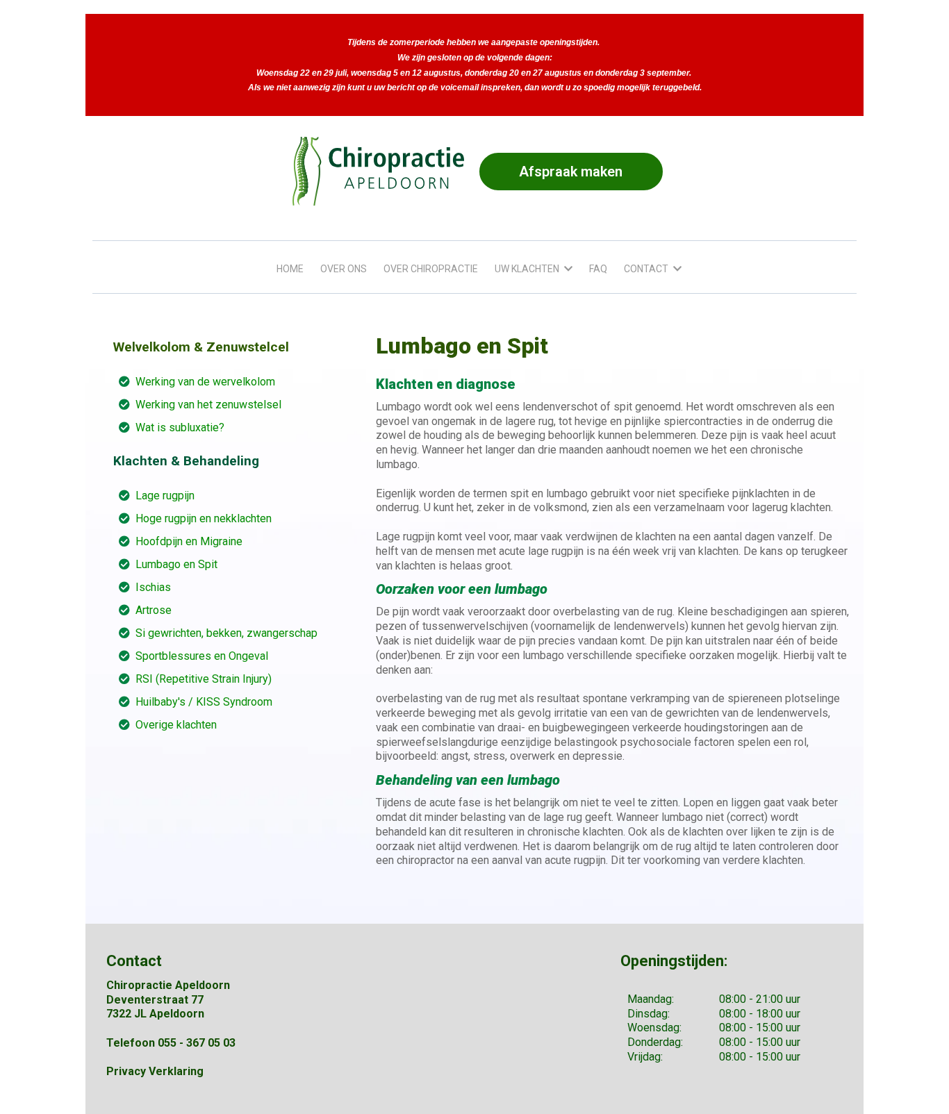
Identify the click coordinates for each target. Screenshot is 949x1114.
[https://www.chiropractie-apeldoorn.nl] (378, 171)
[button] (566, 268)
